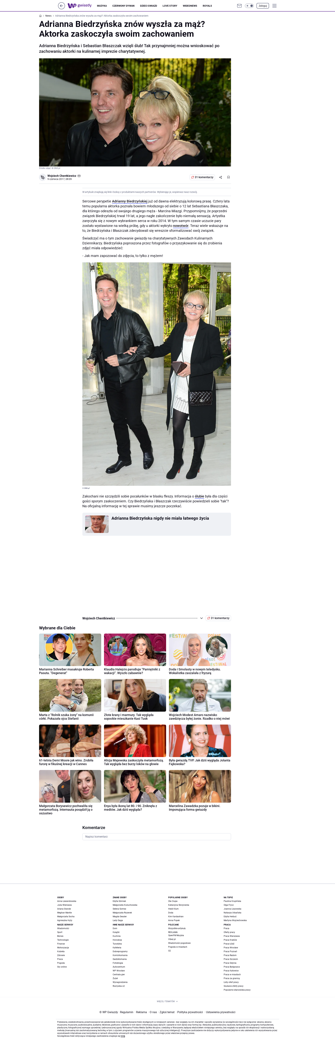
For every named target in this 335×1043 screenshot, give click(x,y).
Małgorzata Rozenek (122, 912)
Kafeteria (117, 947)
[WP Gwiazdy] (82, 6)
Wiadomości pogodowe (179, 943)
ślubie (199, 496)
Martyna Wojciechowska (235, 920)
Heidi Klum (173, 909)
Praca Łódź (229, 944)
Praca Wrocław (231, 947)
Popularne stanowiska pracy (237, 990)
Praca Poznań (230, 951)
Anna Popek (174, 920)
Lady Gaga (118, 920)
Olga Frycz (229, 905)
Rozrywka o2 (119, 986)
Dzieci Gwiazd (148, 5)
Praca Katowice (231, 970)
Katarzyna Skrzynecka (178, 905)
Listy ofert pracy (231, 982)
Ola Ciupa (172, 901)
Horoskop (117, 940)
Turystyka (117, 944)
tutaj (123, 1036)
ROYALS (207, 5)
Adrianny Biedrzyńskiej (129, 201)
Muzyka (102, 5)
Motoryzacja (63, 947)
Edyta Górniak (119, 901)
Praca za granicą (232, 978)
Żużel (115, 978)
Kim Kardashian (176, 916)
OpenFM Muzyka (176, 935)
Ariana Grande (64, 909)
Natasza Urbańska (232, 912)
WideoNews (190, 5)
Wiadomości (63, 928)
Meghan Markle (64, 912)
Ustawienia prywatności (220, 1012)
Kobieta (61, 951)
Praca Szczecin (231, 959)
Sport (59, 932)
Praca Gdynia (230, 963)
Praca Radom (230, 955)
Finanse (61, 944)
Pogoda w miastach (177, 947)
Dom (115, 928)
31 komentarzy (204, 177)
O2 (169, 951)
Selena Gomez (119, 909)
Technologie (63, 940)
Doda (170, 912)
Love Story (170, 5)
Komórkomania (120, 955)
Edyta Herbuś (230, 916)
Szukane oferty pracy (233, 986)
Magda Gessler (120, 916)
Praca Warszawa (232, 936)
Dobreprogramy (120, 951)
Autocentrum (119, 967)
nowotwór (180, 226)
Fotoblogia (118, 963)
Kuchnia (117, 936)
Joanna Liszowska (232, 909)
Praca (60, 959)
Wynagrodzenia (120, 982)
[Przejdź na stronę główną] (61, 8)
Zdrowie (61, 955)
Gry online (62, 967)
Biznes (60, 936)
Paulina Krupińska (232, 901)
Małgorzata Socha (66, 916)
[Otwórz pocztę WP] (239, 6)
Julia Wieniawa (64, 905)
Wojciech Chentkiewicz (61, 175)
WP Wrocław (119, 970)
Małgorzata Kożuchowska (125, 905)
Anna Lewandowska (66, 901)
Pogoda (61, 963)
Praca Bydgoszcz (232, 967)
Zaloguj (263, 5)
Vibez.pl (172, 939)
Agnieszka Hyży (64, 920)
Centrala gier (119, 974)
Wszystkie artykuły (177, 928)
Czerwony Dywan (123, 5)
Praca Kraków (230, 940)
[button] (249, 6)
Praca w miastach (232, 974)
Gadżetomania (120, 959)
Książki (116, 932)
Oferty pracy (229, 932)
